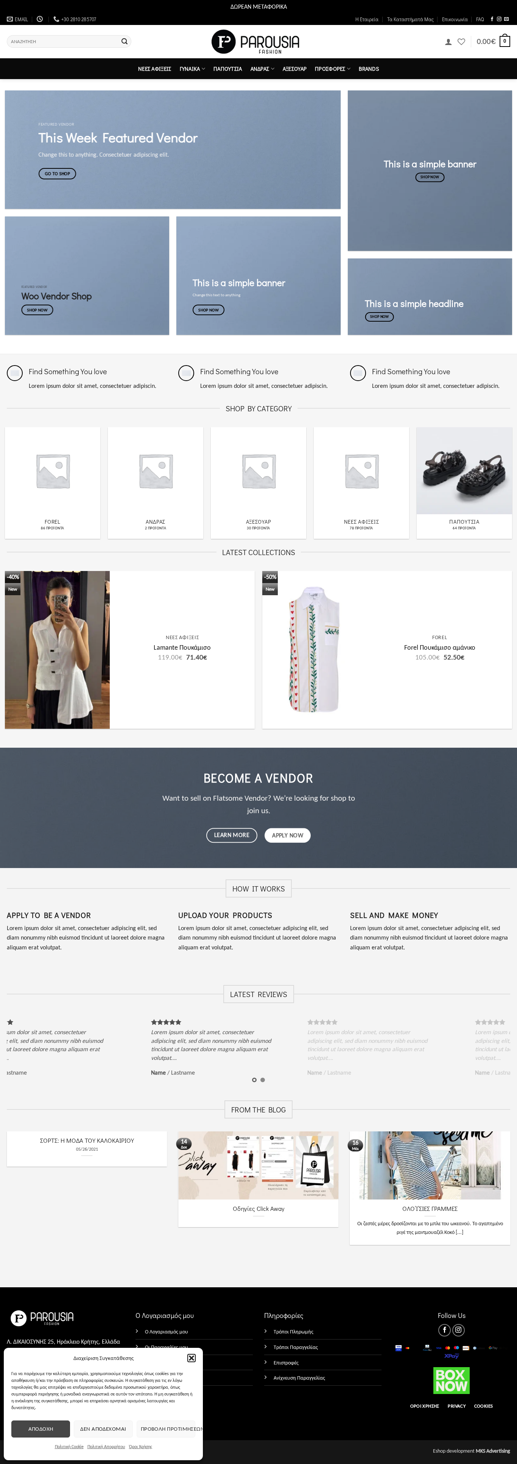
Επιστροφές (286, 1362)
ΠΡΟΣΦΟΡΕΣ (330, 68)
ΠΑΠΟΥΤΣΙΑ (227, 68)
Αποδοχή (40, 1428)
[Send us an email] (506, 19)
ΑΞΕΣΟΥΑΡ (295, 68)
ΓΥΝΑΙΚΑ (190, 68)
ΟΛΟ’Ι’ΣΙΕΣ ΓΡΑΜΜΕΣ (430, 1208)
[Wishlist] (461, 41)
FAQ (480, 19)
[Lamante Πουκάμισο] (57, 650)
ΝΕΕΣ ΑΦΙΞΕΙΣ (154, 68)
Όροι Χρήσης (140, 1446)
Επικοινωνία (455, 19)
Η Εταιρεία (366, 19)
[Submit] (124, 41)
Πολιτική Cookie (69, 1446)
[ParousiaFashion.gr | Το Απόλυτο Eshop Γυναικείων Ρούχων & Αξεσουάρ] (259, 42)
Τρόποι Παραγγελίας (296, 1347)
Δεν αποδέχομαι (103, 1428)
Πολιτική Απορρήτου (106, 1446)
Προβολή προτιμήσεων (168, 1428)
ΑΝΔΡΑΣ (260, 68)
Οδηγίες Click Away (258, 1208)
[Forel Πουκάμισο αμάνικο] (314, 650)
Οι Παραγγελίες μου (166, 1347)
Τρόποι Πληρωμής (293, 1331)
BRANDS (369, 68)
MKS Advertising (493, 1450)
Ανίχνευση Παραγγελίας (299, 1377)
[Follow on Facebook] (492, 19)
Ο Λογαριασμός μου (166, 1331)
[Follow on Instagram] (499, 19)
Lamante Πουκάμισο (182, 647)
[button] (191, 1358)
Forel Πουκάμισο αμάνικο (439, 647)
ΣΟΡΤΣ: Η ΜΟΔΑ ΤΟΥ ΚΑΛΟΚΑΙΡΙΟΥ (87, 1140)
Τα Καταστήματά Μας (410, 19)
